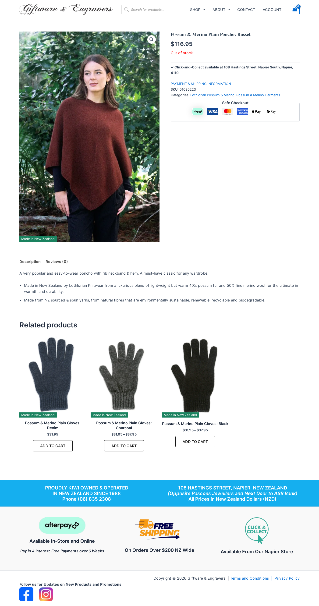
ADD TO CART (52, 445)
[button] (202, 9)
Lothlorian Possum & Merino (212, 95)
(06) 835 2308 (94, 499)
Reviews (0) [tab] (57, 261)
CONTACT (246, 9)
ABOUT (219, 9)
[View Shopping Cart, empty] (295, 9)
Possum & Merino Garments (258, 95)
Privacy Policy (287, 578)
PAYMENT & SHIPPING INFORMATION (201, 84)
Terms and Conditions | (252, 578)
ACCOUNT (272, 9)
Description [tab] (30, 261)
